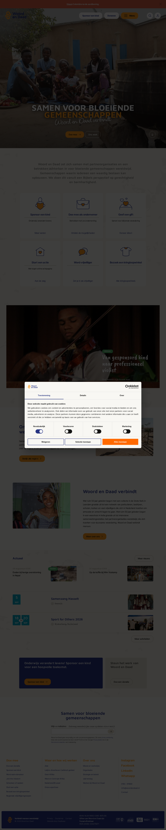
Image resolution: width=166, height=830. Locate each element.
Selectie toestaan (83, 442)
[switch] (68, 431)
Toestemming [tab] (44, 395)
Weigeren (46, 442)
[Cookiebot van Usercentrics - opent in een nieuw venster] (127, 387)
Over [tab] (122, 395)
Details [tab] (83, 395)
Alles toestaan (120, 442)
